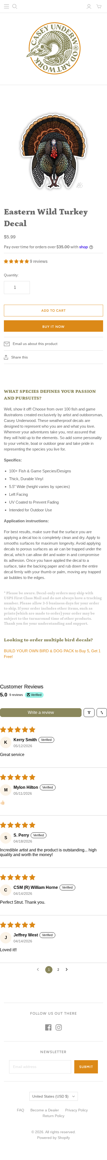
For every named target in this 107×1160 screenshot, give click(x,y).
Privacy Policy (76, 1110)
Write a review (41, 712)
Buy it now (53, 327)
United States (50, 1096)
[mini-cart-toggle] (99, 6)
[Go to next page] (68, 969)
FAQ (20, 1110)
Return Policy (53, 1116)
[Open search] (14, 6)
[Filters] (89, 712)
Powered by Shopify (53, 1138)
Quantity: (11, 275)
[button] (17, 261)
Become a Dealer (44, 1110)
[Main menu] (6, 6)
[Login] (89, 6)
